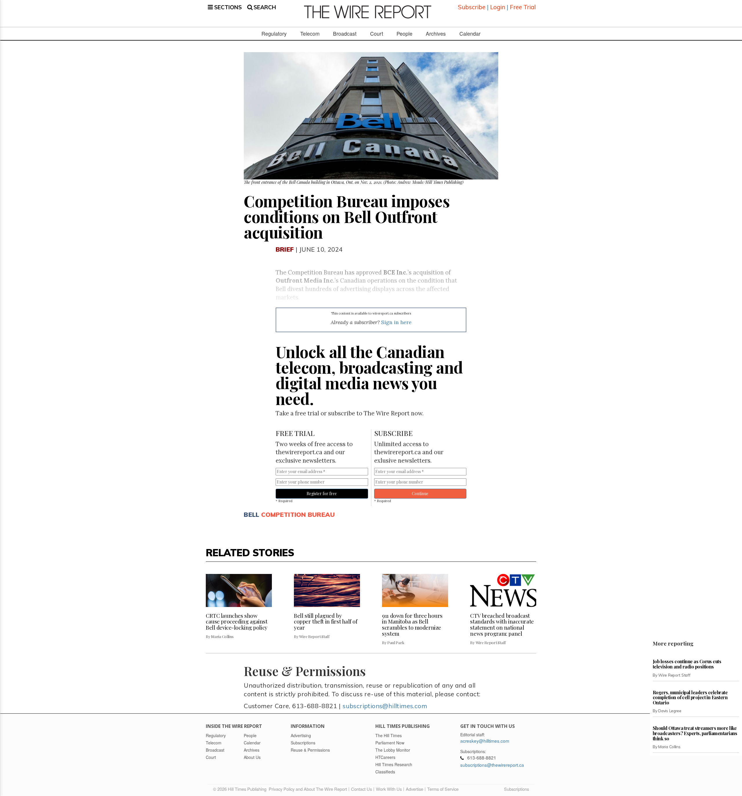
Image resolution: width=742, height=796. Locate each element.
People (404, 33)
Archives (436, 33)
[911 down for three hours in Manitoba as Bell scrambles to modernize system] (415, 590)
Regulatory (274, 33)
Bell (251, 514)
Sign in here (396, 322)
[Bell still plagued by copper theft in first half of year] (327, 590)
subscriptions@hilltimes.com (385, 706)
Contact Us (361, 789)
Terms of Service (443, 789)
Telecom (310, 33)
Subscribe (471, 7)
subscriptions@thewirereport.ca (492, 765)
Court (376, 33)
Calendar (470, 33)
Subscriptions (516, 789)
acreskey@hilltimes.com (484, 740)
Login (497, 7)
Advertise (414, 789)
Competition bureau (298, 514)
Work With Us (389, 789)
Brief (285, 249)
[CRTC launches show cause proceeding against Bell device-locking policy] (239, 590)
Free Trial (523, 7)
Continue (420, 493)
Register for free (322, 493)
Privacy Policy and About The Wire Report (308, 789)
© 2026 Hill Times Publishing (241, 789)
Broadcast (345, 33)
